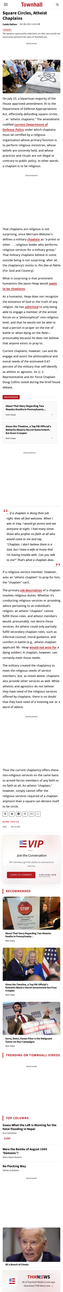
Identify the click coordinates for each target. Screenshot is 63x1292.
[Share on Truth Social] (12, 814)
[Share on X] (5, 814)
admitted (31, 307)
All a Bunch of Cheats (17, 1264)
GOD (5, 826)
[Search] (57, 4)
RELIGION (15, 826)
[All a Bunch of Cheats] (31, 1244)
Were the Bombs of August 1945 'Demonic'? (25, 1151)
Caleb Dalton (10, 24)
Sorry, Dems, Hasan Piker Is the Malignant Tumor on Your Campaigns (28, 1040)
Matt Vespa (10, 940)
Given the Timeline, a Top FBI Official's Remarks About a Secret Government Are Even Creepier (31, 987)
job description (31, 590)
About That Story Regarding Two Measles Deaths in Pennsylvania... (28, 935)
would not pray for (43, 647)
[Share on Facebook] (18, 814)
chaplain (33, 239)
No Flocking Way (14, 1166)
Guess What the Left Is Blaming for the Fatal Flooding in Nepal (29, 1127)
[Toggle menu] (6, 4)
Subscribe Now (47, 874)
